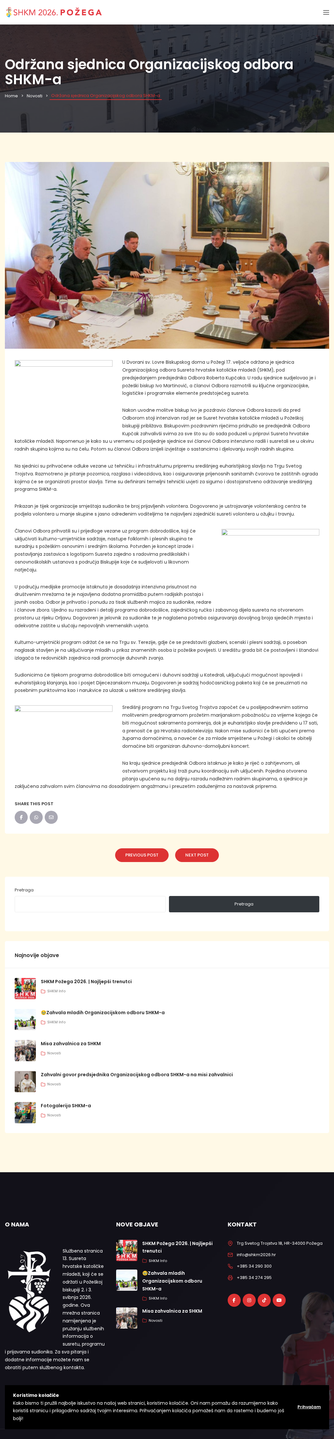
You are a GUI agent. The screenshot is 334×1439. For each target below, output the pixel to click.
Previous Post (142, 855)
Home (11, 96)
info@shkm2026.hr (256, 1255)
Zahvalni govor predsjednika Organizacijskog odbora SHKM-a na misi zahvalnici (137, 1074)
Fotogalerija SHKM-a (66, 1105)
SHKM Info (56, 991)
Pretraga (24, 890)
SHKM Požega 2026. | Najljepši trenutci (86, 981)
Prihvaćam (309, 1407)
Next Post (197, 855)
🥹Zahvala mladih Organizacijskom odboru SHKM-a (103, 1012)
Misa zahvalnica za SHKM (71, 1043)
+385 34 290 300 (254, 1266)
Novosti (34, 96)
